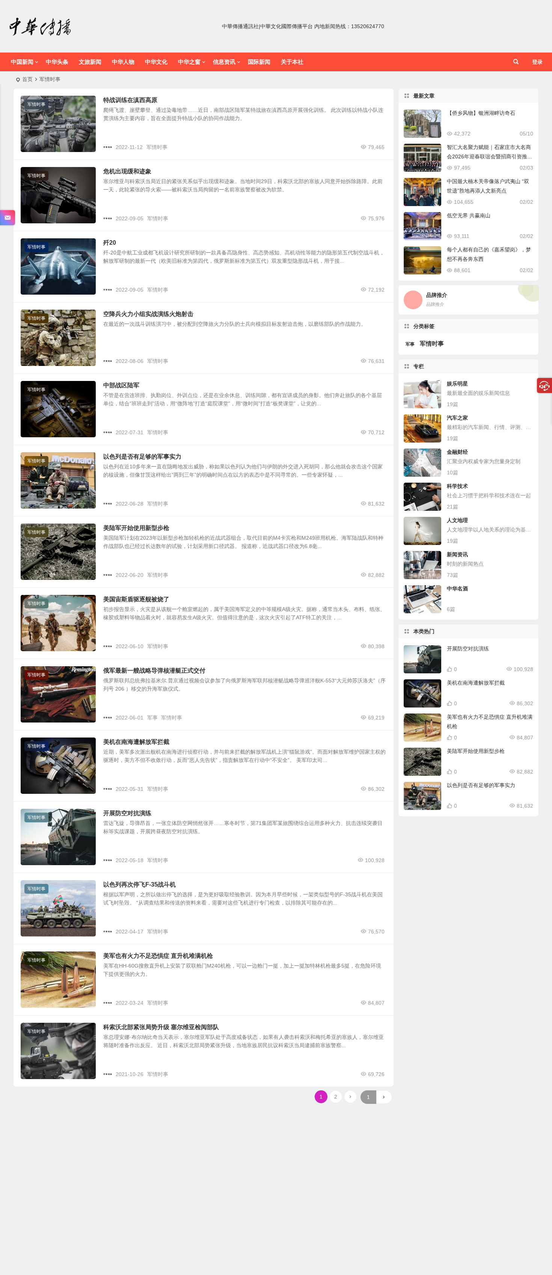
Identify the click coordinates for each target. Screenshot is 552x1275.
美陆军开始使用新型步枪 (136, 528)
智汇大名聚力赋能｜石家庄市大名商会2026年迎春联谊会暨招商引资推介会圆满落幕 (489, 156)
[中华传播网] (40, 26)
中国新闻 (22, 62)
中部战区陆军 (121, 385)
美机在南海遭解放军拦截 (136, 742)
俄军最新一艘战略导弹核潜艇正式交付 (154, 670)
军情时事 (36, 104)
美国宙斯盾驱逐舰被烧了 (136, 599)
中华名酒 (457, 589)
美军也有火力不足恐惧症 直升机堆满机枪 (158, 956)
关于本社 (292, 62)
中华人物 (123, 62)
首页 (27, 79)
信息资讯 (224, 62)
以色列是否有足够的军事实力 (142, 456)
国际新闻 (259, 62)
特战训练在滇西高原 (130, 100)
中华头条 (57, 62)
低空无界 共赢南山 (468, 215)
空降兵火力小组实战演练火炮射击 (148, 314)
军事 (152, 718)
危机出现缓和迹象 (127, 171)
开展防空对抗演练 (127, 813)
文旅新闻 (90, 62)
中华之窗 (189, 62)
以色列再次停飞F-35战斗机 (139, 884)
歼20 (109, 242)
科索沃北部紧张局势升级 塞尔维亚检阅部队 (161, 1027)
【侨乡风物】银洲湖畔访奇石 (481, 113)
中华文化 (156, 62)
